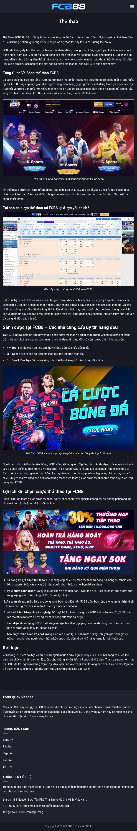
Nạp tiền (8, 753)
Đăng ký (8, 739)
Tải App (7, 746)
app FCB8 (16, 482)
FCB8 (14, 84)
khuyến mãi (17, 478)
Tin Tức (7, 767)
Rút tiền (7, 760)
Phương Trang (34, 812)
